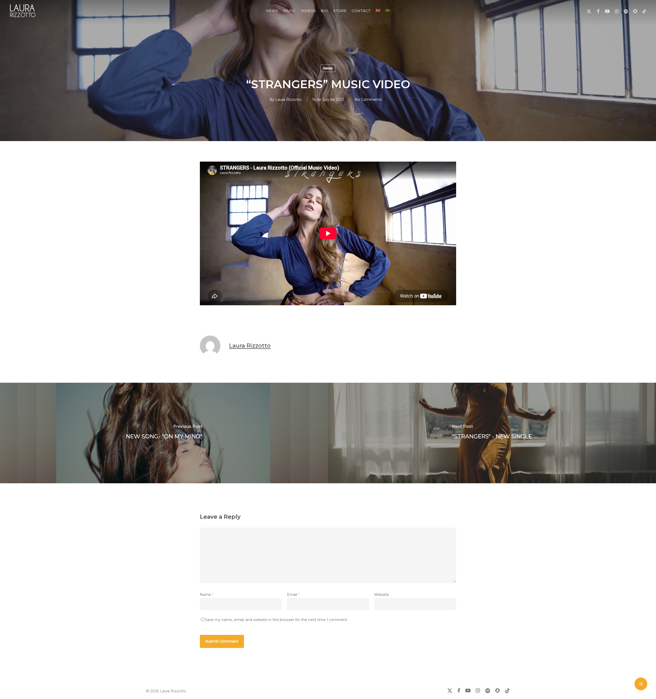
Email (293, 594)
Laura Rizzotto (288, 99)
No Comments (368, 99)
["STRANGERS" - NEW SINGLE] (492, 433)
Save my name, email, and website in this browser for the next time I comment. (276, 619)
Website (381, 594)
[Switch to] (378, 10)
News (328, 68)
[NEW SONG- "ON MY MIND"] (164, 433)
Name (206, 594)
